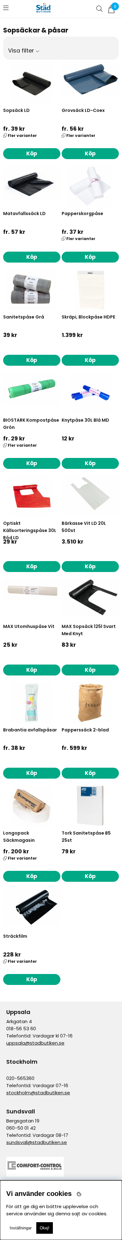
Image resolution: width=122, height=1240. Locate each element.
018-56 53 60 (21, 1028)
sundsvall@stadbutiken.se (36, 1142)
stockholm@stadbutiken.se (38, 1092)
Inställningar (21, 1228)
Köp (31, 153)
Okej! (44, 1228)
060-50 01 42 (21, 1128)
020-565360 (20, 1078)
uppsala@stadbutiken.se (35, 1043)
